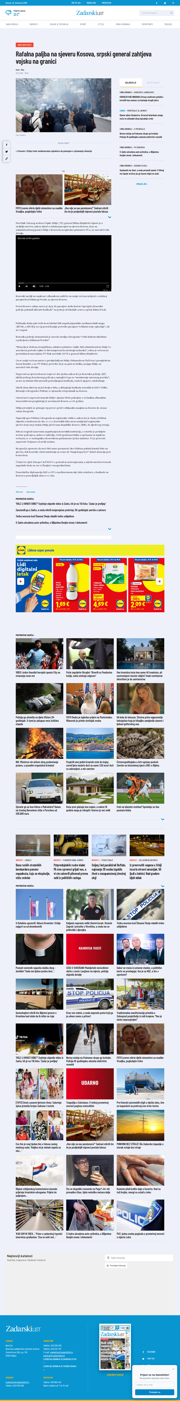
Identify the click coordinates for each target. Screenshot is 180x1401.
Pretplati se (154, 1392)
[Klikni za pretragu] (171, 13)
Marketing (91, 2)
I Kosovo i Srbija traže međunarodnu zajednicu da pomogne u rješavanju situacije (54, 151)
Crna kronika (123, 24)
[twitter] (165, 2)
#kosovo (19, 491)
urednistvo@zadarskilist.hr (17, 1382)
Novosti (34, 24)
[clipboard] (6, 158)
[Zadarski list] (90, 13)
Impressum (106, 2)
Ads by (105, 290)
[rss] (173, 2)
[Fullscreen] (107, 286)
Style (101, 24)
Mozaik (168, 24)
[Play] (19, 286)
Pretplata (76, 2)
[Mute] (34, 286)
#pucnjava (30, 491)
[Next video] (26, 286)
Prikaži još (141, 184)
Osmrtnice (147, 24)
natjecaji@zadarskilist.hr (54, 1355)
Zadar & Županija (59, 24)
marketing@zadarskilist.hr (61, 1352)
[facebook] (157, 2)
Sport (83, 24)
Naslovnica (12, 24)
